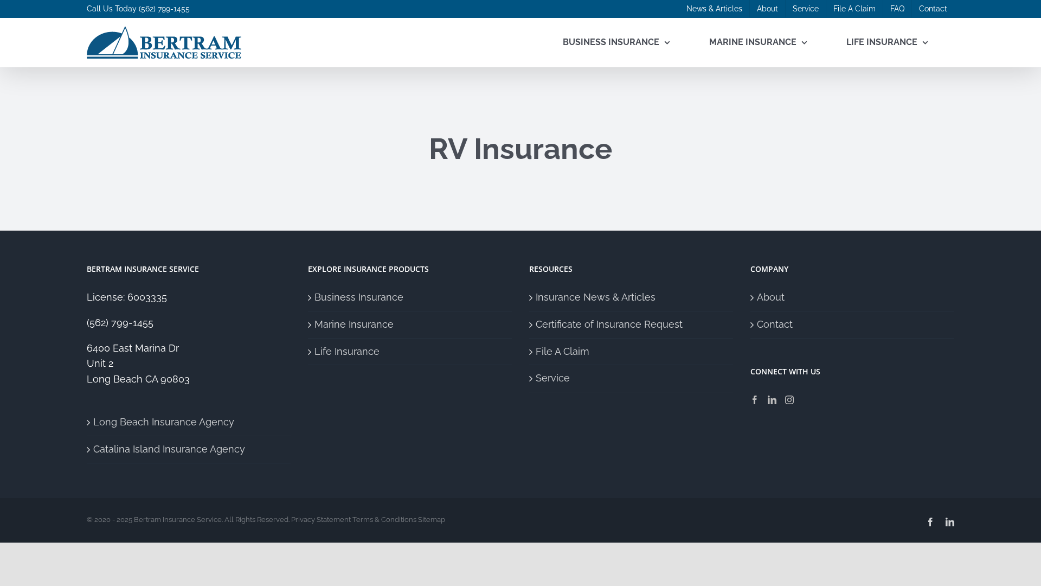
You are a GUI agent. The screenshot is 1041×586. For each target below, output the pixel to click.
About (771, 297)
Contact (775, 324)
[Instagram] (789, 400)
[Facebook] (754, 400)
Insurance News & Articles (596, 297)
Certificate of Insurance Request (609, 324)
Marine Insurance (354, 324)
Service (553, 378)
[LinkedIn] (772, 400)
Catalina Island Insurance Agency (169, 449)
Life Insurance (347, 351)
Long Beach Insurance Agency (163, 422)
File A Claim (562, 351)
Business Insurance (358, 297)
